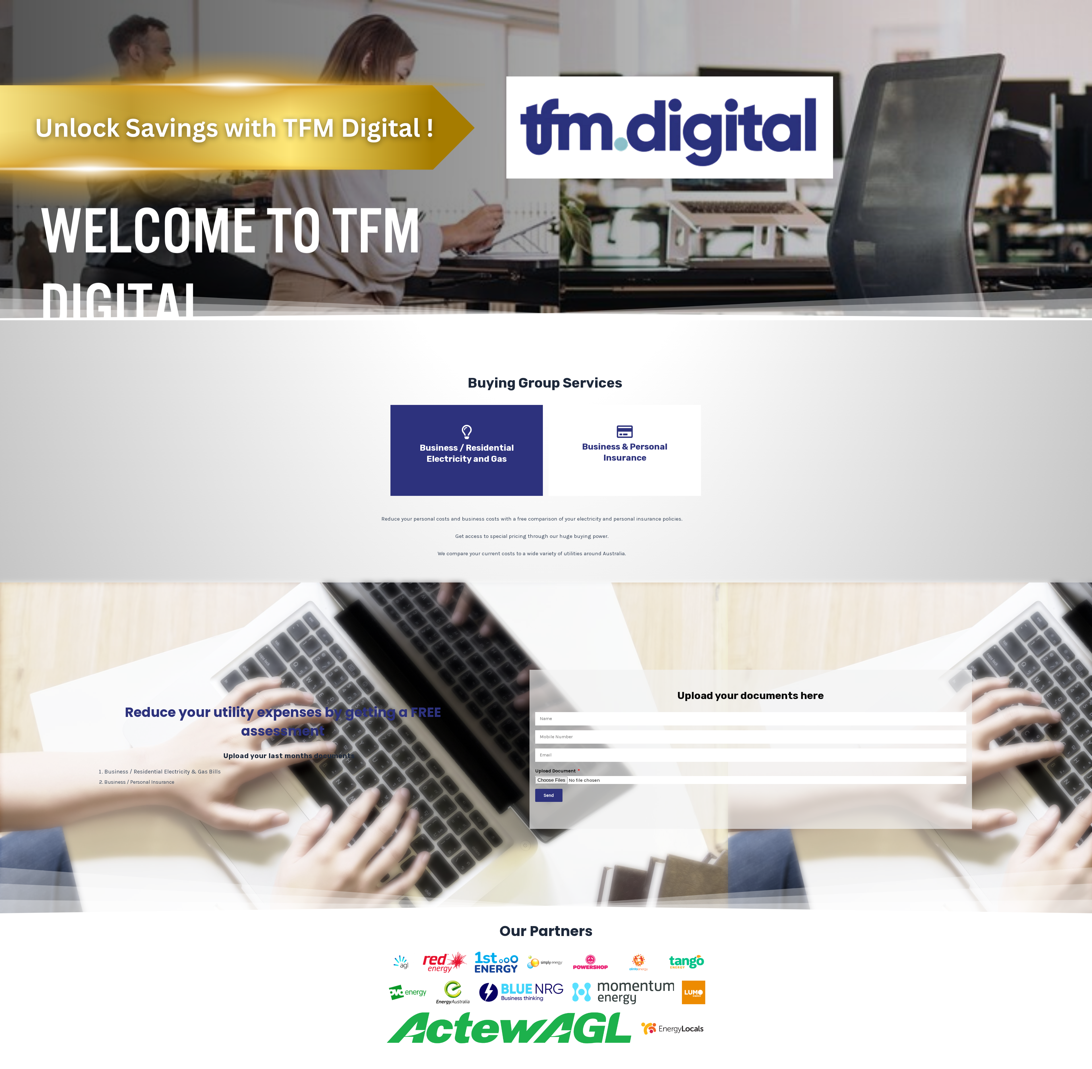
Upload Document (556, 770)
